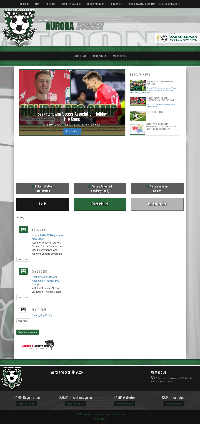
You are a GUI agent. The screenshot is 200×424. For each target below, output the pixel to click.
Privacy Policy (117, 414)
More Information (26, 403)
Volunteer (50, 3)
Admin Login (100, 418)
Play (37, 3)
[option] (38, 345)
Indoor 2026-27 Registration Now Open (48, 237)
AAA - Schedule (119, 55)
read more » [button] (23, 259)
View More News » (27, 332)
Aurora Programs (95, 3)
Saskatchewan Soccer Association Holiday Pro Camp (45, 280)
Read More (72, 131)
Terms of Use (102, 414)
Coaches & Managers (71, 3)
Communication (100, 55)
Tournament (116, 3)
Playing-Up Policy (42, 315)
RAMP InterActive (84, 414)
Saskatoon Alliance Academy (141, 3)
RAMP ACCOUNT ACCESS (169, 3)
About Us (24, 3)
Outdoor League (80, 55)
